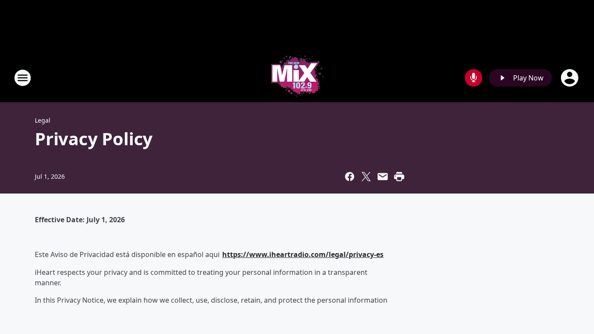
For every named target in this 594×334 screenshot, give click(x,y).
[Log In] (570, 78)
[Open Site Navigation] (22, 78)
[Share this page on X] (366, 176)
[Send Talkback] (473, 78)
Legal (42, 120)
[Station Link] (297, 77)
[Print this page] (399, 176)
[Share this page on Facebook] (350, 176)
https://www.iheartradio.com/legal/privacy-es (303, 254)
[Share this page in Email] (383, 176)
